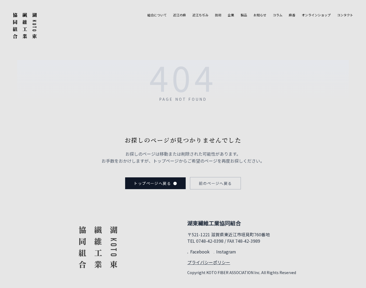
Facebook (200, 251)
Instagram (226, 251)
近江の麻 (179, 15)
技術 (218, 15)
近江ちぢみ (200, 15)
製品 (244, 15)
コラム (277, 15)
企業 (231, 15)
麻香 (292, 15)
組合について (157, 15)
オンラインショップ (316, 15)
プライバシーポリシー (208, 262)
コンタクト (345, 15)
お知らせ (259, 15)
